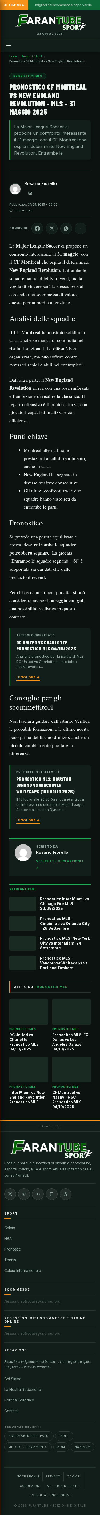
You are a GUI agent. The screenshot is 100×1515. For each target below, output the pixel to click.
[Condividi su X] (52, 228)
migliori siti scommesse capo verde (63, 5)
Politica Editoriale (19, 1400)
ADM (61, 1447)
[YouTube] (24, 1194)
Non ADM (83, 1447)
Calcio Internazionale (22, 1270)
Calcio (9, 1227)
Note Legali (28, 1476)
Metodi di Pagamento (28, 1447)
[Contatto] (30, 193)
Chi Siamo (13, 1379)
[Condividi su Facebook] (37, 228)
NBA (8, 1238)
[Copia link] (80, 228)
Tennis (10, 1259)
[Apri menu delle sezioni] (8, 45)
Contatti (11, 1411)
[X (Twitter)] (10, 1194)
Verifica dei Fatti (63, 1486)
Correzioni (30, 1486)
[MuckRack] (52, 1194)
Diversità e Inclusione (50, 1495)
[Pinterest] (65, 1194)
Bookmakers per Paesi (29, 1436)
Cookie (73, 1476)
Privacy (53, 1476)
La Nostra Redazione (22, 1389)
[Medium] (38, 1194)
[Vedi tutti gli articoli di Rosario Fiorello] (15, 190)
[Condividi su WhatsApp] (66, 228)
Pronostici (13, 1249)
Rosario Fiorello (40, 183)
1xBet (64, 1436)
